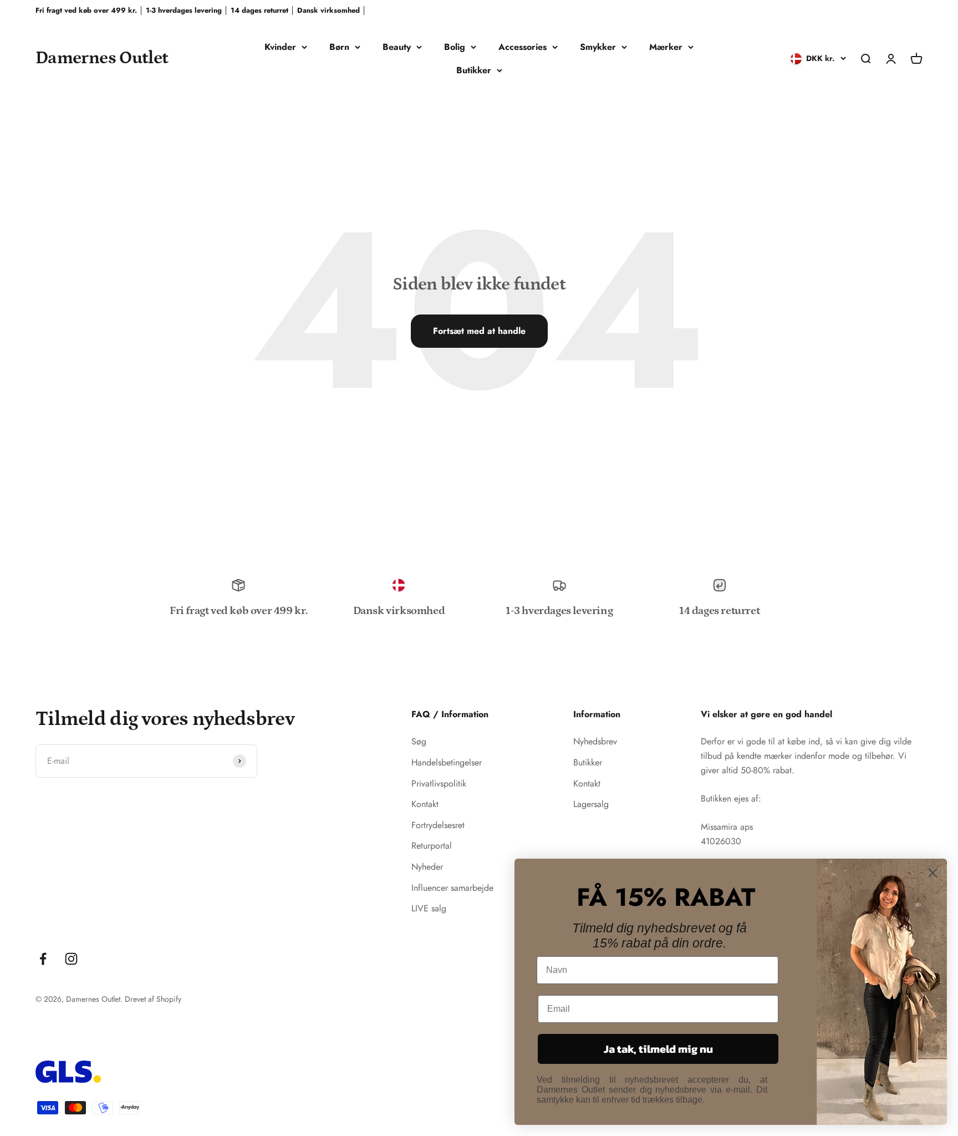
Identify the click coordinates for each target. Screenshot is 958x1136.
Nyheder (427, 866)
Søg (418, 741)
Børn (339, 46)
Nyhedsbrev (595, 741)
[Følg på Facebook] (42, 958)
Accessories (522, 46)
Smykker (598, 46)
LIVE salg (428, 908)
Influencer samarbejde (452, 887)
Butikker (473, 70)
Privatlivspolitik (438, 783)
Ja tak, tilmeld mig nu (658, 1049)
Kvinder (280, 46)
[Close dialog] (932, 873)
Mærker (665, 46)
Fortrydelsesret (438, 825)
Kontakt (425, 804)
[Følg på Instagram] (71, 958)
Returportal (431, 845)
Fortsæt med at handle (479, 330)
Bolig (454, 46)
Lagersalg (591, 804)
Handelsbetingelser (446, 762)
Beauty (397, 46)
